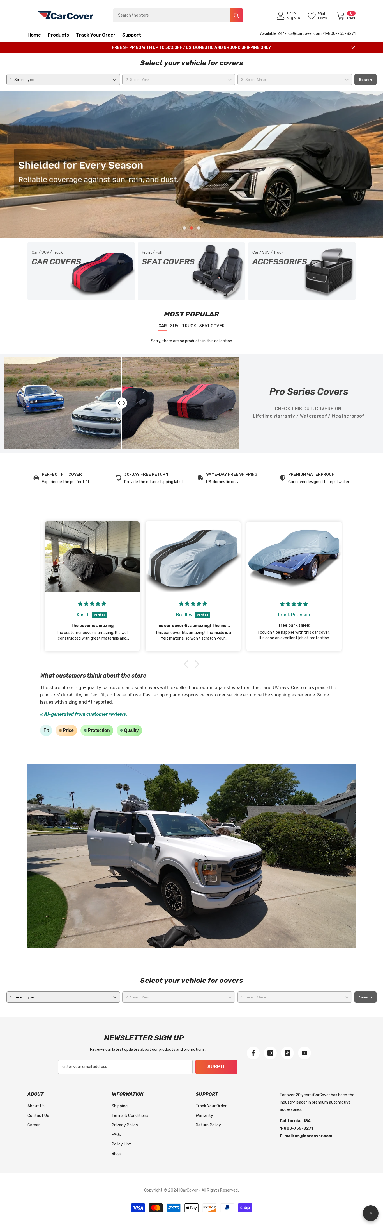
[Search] (178, 15)
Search (365, 79)
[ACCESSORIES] (302, 271)
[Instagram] (270, 1053)
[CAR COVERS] (81, 271)
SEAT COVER (212, 325)
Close (353, 48)
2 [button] (191, 228)
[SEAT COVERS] (191, 271)
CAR (162, 325)
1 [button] (184, 228)
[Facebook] (253, 1053)
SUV (174, 325)
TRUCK (189, 325)
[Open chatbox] (371, 1213)
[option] (191, 164)
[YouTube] (304, 1053)
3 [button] (198, 228)
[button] (43, 164)
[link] (68, 478)
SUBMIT (216, 1066)
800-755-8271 (342, 33)
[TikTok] (287, 1053)
